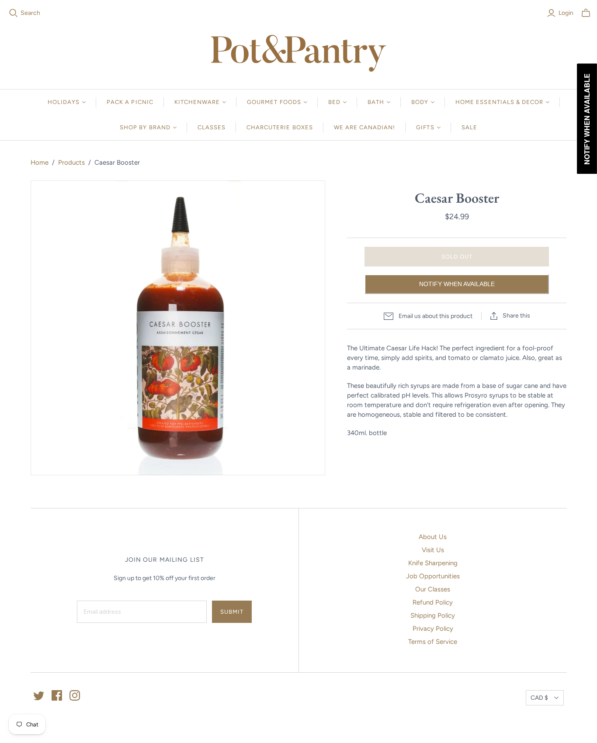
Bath (376, 102)
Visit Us (433, 550)
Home (40, 162)
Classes (212, 127)
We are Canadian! (365, 127)
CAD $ (539, 698)
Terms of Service (432, 642)
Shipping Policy (432, 615)
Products (71, 162)
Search (30, 13)
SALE (469, 127)
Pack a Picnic (130, 102)
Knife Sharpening (433, 563)
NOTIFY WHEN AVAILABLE (457, 283)
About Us (433, 537)
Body (419, 102)
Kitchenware (197, 102)
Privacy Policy (433, 628)
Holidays (64, 102)
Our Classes (432, 589)
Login (566, 13)
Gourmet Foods (274, 102)
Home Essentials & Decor (499, 102)
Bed (334, 102)
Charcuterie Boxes (279, 127)
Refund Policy (433, 602)
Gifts (425, 127)
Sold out (456, 256)
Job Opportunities (433, 576)
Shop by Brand (145, 127)
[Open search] (13, 13)
